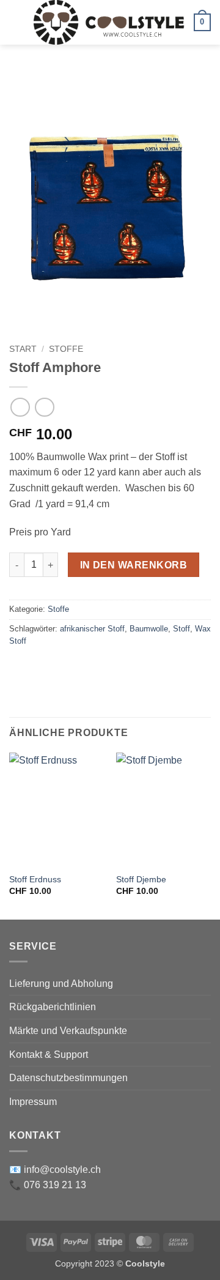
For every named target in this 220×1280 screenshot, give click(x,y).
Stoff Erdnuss (35, 879)
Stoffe (66, 349)
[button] (16, 22)
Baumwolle (149, 628)
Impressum (33, 1101)
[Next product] (19, 407)
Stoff (181, 628)
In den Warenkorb (133, 565)
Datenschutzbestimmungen (68, 1078)
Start (23, 349)
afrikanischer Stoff (92, 628)
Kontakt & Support (48, 1054)
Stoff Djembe (141, 879)
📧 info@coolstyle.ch (55, 1169)
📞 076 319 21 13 (47, 1185)
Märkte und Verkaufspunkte (68, 1030)
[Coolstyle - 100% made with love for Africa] (109, 22)
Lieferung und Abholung (61, 983)
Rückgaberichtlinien (52, 1007)
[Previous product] (44, 407)
